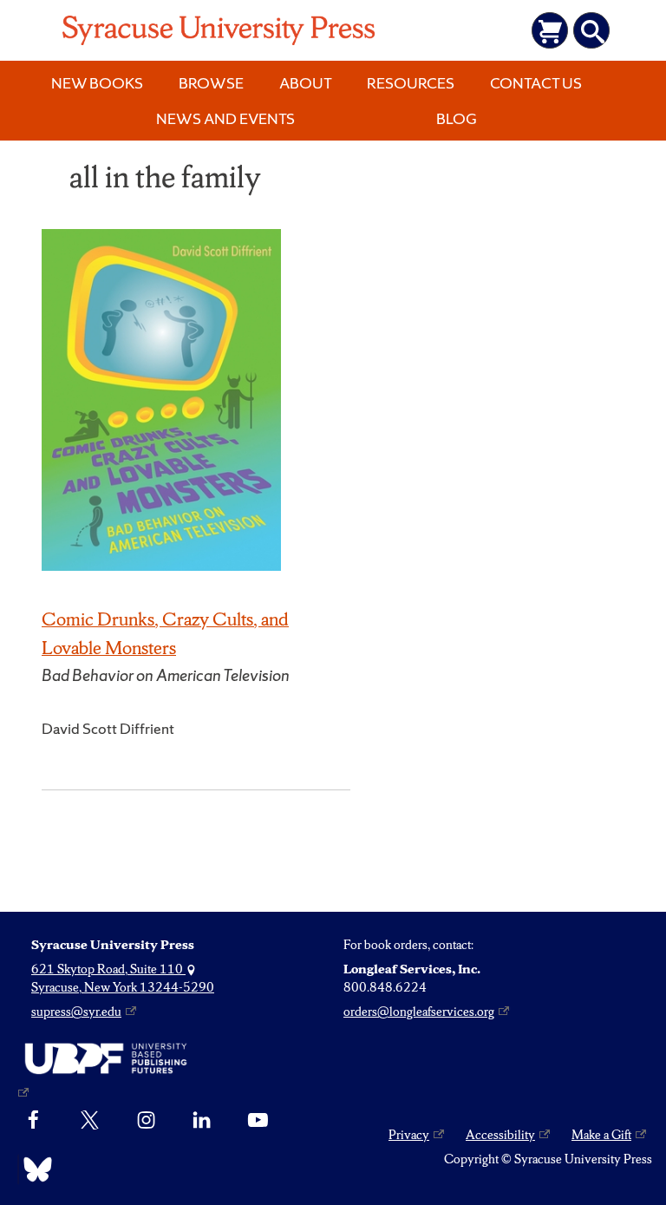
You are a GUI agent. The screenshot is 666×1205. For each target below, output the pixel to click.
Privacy (408, 1135)
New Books (97, 83)
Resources (410, 83)
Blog (456, 118)
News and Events (225, 118)
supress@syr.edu (76, 1011)
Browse (211, 83)
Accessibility (500, 1135)
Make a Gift (601, 1135)
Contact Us (536, 83)
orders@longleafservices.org (418, 1011)
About (305, 83)
